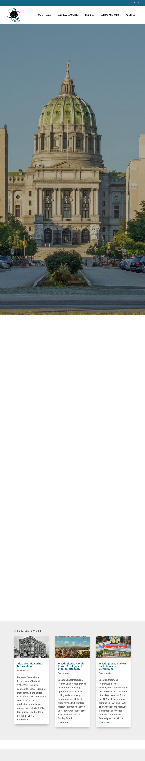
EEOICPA (89, 15)
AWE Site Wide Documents (41, 566)
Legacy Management (39, 517)
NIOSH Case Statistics (39, 570)
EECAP (49, 15)
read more (22, 719)
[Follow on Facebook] (134, 3)
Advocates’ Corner (68, 15)
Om (38, 536)
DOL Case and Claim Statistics (43, 543)
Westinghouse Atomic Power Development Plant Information (71, 666)
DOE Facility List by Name (41, 509)
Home (40, 15)
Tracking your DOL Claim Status (44, 529)
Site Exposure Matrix (38, 547)
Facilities (130, 15)
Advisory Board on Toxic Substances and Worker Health (56, 532)
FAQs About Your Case (39, 559)
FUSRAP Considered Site (41, 513)
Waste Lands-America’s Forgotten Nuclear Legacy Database (58, 586)
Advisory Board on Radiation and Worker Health (52, 563)
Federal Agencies (109, 15)
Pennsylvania (23, 670)
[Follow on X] (138, 3)
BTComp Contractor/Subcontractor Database (51, 582)
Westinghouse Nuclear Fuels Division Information (112, 666)
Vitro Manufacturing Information (29, 665)
